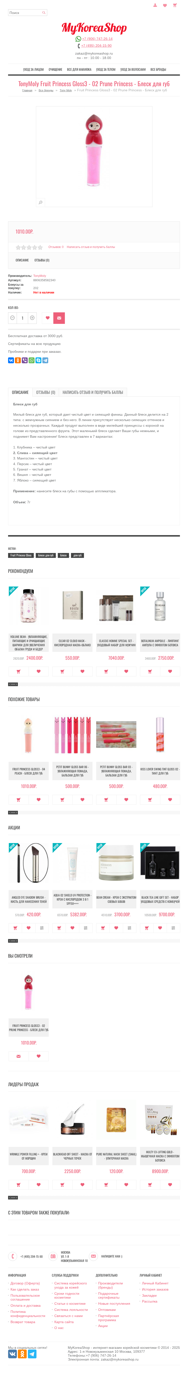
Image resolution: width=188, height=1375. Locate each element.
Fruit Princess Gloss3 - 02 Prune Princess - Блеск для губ (28, 1027)
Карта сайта (64, 1322)
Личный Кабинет (155, 1283)
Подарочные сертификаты (108, 1296)
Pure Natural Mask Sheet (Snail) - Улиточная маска (116, 1156)
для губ (77, 555)
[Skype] (38, 360)
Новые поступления (114, 1303)
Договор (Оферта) (25, 1283)
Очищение (55, 69)
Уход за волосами (133, 69)
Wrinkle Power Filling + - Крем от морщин (28, 1156)
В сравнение (42, 928)
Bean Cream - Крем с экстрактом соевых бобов (116, 899)
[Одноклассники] (18, 360)
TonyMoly (39, 276)
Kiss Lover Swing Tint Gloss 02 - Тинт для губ (160, 771)
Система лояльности (71, 1310)
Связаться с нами (68, 1316)
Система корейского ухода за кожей (70, 1285)
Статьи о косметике (70, 1303)
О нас (59, 1328)
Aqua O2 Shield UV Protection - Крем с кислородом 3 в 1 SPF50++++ (73, 899)
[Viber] (25, 360)
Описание (20, 392)
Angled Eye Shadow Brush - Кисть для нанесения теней (29, 899)
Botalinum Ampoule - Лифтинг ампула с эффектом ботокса (160, 643)
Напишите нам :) (111, 1256)
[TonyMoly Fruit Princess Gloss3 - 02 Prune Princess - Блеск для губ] (40, 202)
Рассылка (149, 1301)
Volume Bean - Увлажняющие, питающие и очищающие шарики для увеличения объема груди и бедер (28, 643)
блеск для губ (45, 555)
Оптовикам (107, 1310)
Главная (27, 90)
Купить (19, 671)
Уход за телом (106, 69)
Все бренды (158, 69)
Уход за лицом (33, 69)
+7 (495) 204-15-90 (96, 45)
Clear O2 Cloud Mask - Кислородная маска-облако (72, 643)
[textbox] (27, 12)
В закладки (47, 318)
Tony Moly (66, 90)
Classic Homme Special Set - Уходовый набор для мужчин (116, 643)
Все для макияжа (79, 69)
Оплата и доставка (26, 1305)
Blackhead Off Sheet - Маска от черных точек (72, 1156)
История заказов (155, 1289)
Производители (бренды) (110, 1285)
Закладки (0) (165, 4)
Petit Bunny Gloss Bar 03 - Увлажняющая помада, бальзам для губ (116, 771)
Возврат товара (23, 1322)
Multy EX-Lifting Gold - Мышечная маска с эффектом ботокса (160, 1156)
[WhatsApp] (32, 360)
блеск (63, 555)
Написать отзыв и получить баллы (93, 392)
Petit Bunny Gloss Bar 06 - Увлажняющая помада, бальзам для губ (72, 771)
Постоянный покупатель (155, 4)
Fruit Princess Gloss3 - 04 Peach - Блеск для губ (28, 771)
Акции (103, 1326)
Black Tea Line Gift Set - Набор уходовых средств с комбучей (160, 899)
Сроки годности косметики (66, 1296)
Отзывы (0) (45, 392)
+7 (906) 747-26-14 (97, 39)
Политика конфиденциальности (28, 1314)
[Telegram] (45, 360)
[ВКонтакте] (11, 360)
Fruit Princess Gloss (21, 555)
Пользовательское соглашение (25, 1297)
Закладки (149, 1295)
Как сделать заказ (25, 1289)
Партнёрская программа (108, 1318)
